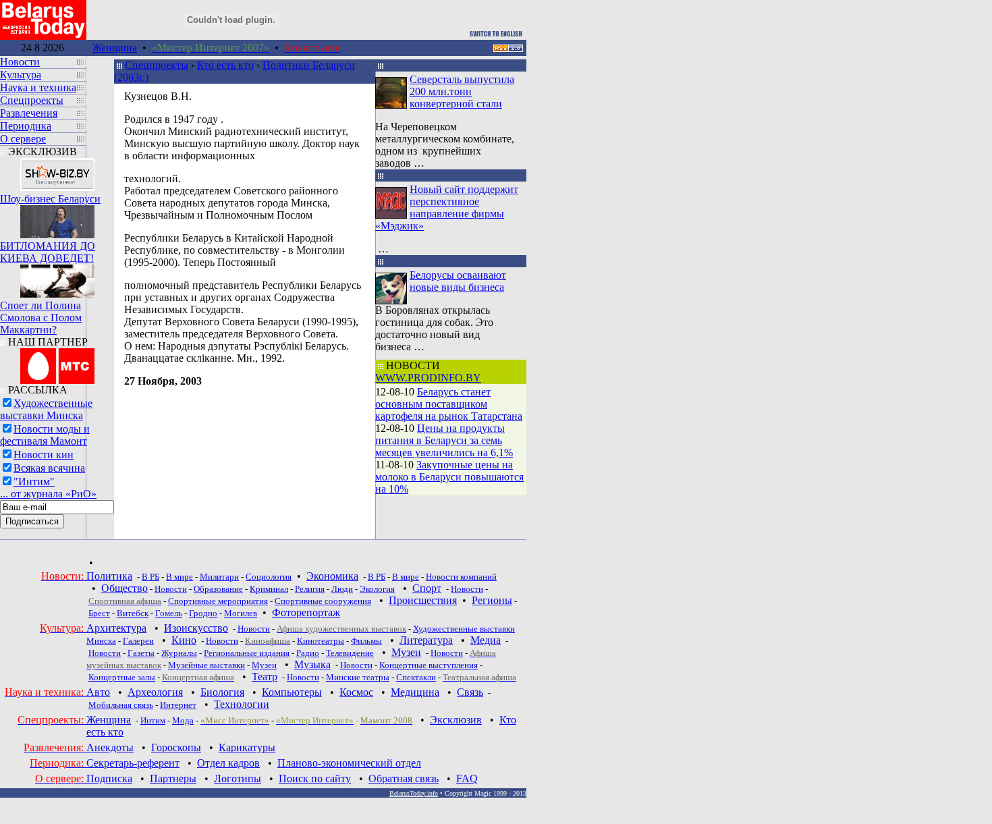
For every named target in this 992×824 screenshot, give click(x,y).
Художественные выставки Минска (46, 409)
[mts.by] (57, 362)
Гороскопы (176, 747)
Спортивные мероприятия (218, 601)
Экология (377, 589)
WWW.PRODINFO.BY (428, 377)
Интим (152, 720)
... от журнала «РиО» (48, 493)
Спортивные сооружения (323, 601)
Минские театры (357, 677)
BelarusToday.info (413, 793)
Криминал (269, 589)
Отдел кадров (228, 763)
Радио (307, 653)
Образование (218, 589)
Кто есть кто (225, 65)
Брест (99, 613)
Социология (269, 577)
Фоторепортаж (306, 612)
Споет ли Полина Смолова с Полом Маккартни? (41, 317)
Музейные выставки (206, 665)
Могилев (240, 613)
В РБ (150, 577)
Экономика (332, 576)
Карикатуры (247, 747)
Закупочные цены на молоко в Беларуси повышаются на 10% (449, 477)
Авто (98, 692)
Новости (171, 589)
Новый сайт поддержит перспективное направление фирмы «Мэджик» (446, 207)
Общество (124, 588)
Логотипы (237, 778)
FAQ (467, 778)
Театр (264, 676)
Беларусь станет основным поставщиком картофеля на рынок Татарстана (448, 404)
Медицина (415, 692)
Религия (310, 589)
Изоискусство (196, 628)
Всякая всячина (49, 468)
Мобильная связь (120, 705)
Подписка (109, 778)
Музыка (312, 664)
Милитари (219, 577)
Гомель (168, 613)
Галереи (138, 641)
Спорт (426, 588)
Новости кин (43, 454)
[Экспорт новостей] (508, 48)
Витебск (132, 613)
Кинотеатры (320, 641)
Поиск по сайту (315, 778)
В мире (179, 577)
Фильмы (366, 641)
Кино (183, 640)
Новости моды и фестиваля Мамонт (45, 435)
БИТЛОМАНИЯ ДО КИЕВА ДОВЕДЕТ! (47, 252)
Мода (183, 720)
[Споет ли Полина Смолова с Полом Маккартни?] (57, 277)
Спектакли (416, 677)
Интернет (178, 705)
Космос (356, 692)
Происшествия (423, 600)
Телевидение (350, 653)
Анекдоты (110, 747)
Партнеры (173, 778)
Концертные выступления (428, 665)
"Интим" (34, 481)
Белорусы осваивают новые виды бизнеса (458, 281)
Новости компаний (461, 577)
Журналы (179, 653)
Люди (342, 589)
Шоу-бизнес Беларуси (50, 198)
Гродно (203, 613)
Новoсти (303, 677)
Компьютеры (292, 692)
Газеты (141, 653)
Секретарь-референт (133, 763)
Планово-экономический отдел (349, 763)
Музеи (406, 652)
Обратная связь (403, 778)
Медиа (485, 640)
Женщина (114, 47)
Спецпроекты (156, 65)
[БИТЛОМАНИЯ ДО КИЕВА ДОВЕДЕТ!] (57, 218)
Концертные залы (121, 677)
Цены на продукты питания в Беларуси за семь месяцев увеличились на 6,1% (444, 440)
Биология (222, 692)
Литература (426, 640)
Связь (470, 692)
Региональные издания (247, 653)
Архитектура (116, 628)
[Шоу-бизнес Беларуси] (57, 171)
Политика (109, 576)
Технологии (241, 704)
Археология (155, 692)
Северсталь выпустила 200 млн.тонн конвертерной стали (462, 91)
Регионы (492, 600)
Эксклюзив (456, 719)
